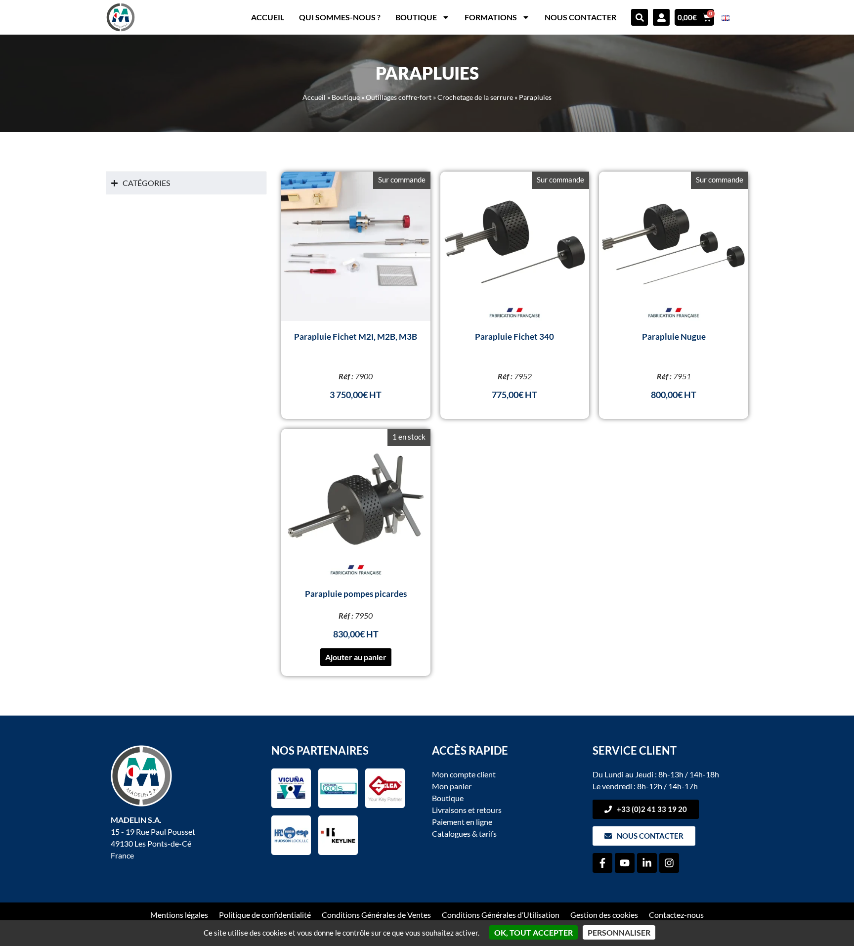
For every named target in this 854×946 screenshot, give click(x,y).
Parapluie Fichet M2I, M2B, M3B (355, 336)
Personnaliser (619, 932)
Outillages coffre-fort (398, 97)
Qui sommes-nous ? (340, 17)
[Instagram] (669, 863)
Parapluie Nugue (674, 336)
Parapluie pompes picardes (356, 593)
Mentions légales (179, 914)
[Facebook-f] (602, 863)
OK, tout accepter (533, 932)
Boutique (416, 17)
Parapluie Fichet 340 (514, 336)
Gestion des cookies (604, 914)
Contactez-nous (676, 914)
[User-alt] (661, 17)
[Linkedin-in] (647, 863)
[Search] (639, 17)
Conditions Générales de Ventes (376, 914)
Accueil (267, 17)
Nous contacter (580, 17)
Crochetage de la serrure (475, 97)
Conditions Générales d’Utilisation (500, 914)
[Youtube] (625, 863)
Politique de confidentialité (265, 914)
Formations (491, 17)
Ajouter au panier (355, 657)
